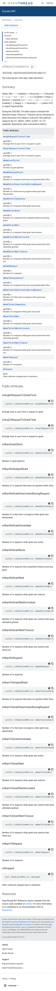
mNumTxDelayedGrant (13, 278)
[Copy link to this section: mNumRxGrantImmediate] (33, 525)
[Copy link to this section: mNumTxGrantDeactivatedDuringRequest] (4, 711)
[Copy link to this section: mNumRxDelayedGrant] (30, 469)
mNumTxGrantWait (11, 316)
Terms (4, 979)
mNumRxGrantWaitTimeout (15, 251)
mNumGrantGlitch (11, 160)
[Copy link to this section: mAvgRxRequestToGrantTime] (39, 395)
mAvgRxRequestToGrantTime (16, 136)
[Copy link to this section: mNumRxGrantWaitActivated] (37, 602)
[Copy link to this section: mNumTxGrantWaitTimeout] (36, 816)
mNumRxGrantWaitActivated (16, 237)
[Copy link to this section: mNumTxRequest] (24, 844)
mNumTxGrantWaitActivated (16, 328)
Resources (7, 910)
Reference (18, 20)
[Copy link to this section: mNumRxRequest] (25, 658)
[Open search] (42, 3)
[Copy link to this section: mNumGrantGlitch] (25, 444)
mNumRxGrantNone (11, 210)
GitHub (29, 904)
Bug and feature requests (12, 964)
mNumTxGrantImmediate (14, 304)
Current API (8, 11)
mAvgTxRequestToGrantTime (16, 148)
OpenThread (6, 20)
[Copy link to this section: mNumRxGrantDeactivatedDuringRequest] (4, 498)
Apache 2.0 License (23, 924)
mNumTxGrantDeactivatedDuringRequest (22, 290)
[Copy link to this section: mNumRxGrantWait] (26, 578)
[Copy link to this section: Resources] (18, 894)
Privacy (13, 979)
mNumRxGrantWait (11, 225)
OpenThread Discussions (12, 968)
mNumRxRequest (10, 266)
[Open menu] (4, 3)
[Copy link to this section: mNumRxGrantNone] (27, 550)
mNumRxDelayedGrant (13, 172)
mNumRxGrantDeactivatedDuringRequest (22, 184)
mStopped (7, 369)
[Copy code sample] (52, 400)
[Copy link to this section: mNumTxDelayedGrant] (30, 682)
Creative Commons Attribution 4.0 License (20, 922)
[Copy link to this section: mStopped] (16, 868)
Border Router (8, 953)
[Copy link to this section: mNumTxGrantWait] (26, 763)
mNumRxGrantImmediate (14, 198)
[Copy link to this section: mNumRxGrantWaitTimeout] (36, 630)
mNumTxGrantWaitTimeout (15, 342)
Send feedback (11, 25)
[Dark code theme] (49, 400)
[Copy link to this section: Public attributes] (26, 386)
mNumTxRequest (10, 357)
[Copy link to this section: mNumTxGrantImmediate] (33, 739)
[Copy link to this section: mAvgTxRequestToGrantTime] (38, 420)
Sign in (49, 3)
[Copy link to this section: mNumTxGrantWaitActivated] (37, 788)
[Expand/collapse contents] (16, 32)
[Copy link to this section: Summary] (17, 87)
